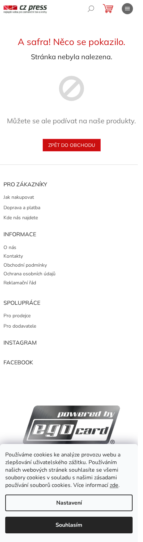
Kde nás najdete (20, 217)
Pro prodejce (17, 315)
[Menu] (127, 9)
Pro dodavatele (19, 326)
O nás (9, 247)
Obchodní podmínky (25, 265)
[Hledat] (91, 9)
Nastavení (69, 503)
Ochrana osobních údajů (29, 273)
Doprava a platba (21, 207)
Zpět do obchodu (71, 145)
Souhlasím (69, 525)
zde (114, 485)
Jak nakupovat (18, 197)
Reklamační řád (19, 282)
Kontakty (13, 256)
